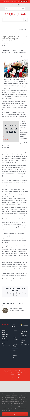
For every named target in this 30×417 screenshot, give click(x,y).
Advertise (15, 334)
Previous (21, 29)
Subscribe (15, 330)
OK (15, 414)
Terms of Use (15, 356)
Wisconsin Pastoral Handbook (15, 344)
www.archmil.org (25, 344)
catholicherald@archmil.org (8, 345)
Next (25, 29)
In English (5, 137)
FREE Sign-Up (24, 1)
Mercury (18, 374)
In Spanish (5, 139)
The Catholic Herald (8, 44)
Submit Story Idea (15, 338)
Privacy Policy (14, 351)
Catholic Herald (16, 371)
